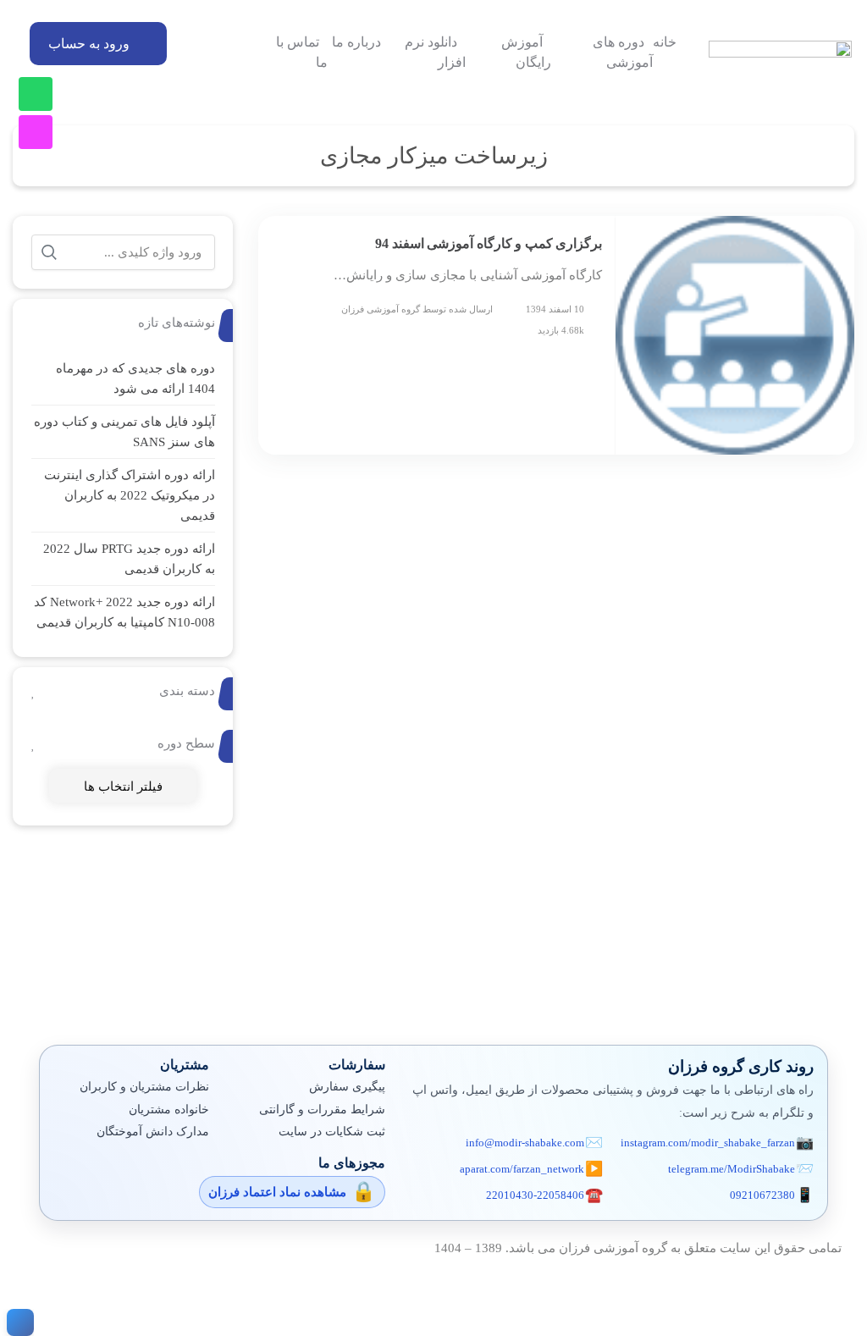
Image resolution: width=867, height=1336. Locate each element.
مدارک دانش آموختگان (153, 1131)
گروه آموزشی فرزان (380, 309)
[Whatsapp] (35, 94)
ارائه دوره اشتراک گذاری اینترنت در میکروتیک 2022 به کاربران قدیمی (129, 495)
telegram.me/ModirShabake (731, 1168)
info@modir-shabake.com (525, 1142)
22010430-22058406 (535, 1195)
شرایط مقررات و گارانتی (322, 1109)
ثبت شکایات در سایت (332, 1131)
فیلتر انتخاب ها (123, 786)
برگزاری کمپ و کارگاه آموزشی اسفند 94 (488, 243)
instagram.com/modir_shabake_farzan (708, 1142)
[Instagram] (35, 132)
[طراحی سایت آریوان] (17, 1322)
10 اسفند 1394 (555, 309)
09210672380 (762, 1195)
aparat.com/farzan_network (522, 1168)
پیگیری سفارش (347, 1086)
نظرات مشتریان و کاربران (144, 1086)
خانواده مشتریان (169, 1109)
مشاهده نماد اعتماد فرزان (277, 1192)
